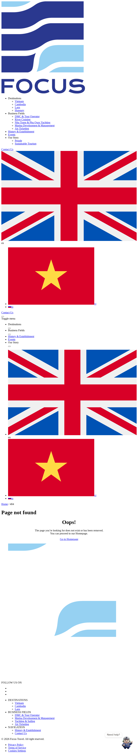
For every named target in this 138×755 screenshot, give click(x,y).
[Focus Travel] (43, 92)
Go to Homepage (69, 539)
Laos (17, 107)
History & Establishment (21, 131)
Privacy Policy (16, 744)
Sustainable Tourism (25, 143)
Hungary (19, 110)
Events (11, 134)
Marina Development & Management (35, 125)
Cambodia (20, 104)
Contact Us (7, 149)
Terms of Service (17, 747)
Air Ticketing (22, 128)
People (18, 140)
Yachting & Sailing (25, 721)
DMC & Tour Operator (27, 116)
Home (4, 504)
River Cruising (22, 119)
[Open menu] (2, 316)
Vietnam (19, 101)
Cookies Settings (17, 750)
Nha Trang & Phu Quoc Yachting (32, 122)
